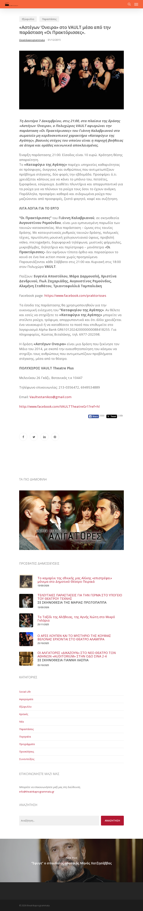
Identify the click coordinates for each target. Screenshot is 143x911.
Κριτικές (23, 714)
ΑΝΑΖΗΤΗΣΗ (112, 820)
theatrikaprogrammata (32, 39)
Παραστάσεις (49, 19)
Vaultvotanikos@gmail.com (50, 397)
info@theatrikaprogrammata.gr (36, 791)
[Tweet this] (34, 437)
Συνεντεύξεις (26, 759)
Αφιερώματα (26, 699)
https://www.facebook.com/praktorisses (75, 295)
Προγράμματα (27, 744)
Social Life (25, 691)
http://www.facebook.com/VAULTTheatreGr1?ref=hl (59, 406)
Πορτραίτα (25, 736)
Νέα (21, 721)
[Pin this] (55, 437)
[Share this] (23, 437)
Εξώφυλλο (28, 19)
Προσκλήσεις (26, 751)
